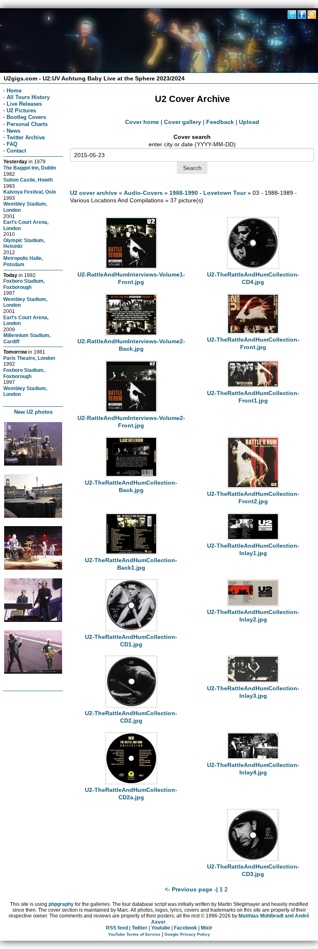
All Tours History (28, 97)
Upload (249, 122)
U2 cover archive (93, 192)
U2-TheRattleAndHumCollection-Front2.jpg (253, 497)
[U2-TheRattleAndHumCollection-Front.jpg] (253, 332)
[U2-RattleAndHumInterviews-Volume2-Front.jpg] (131, 410)
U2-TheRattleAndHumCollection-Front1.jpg (253, 397)
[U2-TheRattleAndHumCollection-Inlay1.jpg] (253, 538)
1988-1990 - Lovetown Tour (207, 192)
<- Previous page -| (192, 889)
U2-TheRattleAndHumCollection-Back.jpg (131, 486)
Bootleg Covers (26, 117)
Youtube (160, 927)
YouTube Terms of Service (134, 934)
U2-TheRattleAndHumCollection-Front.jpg (253, 343)
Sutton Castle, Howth (28, 179)
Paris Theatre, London (29, 358)
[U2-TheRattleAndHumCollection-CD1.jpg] (131, 629)
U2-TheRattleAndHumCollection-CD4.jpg (253, 278)
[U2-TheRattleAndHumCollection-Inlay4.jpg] (253, 757)
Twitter (139, 927)
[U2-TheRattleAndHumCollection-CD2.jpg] (131, 705)
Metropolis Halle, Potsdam (23, 261)
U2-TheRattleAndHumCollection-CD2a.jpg (131, 793)
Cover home (142, 122)
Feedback (220, 122)
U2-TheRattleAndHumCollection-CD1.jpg (131, 640)
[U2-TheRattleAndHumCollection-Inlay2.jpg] (253, 604)
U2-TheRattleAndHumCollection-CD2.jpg (131, 717)
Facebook (185, 927)
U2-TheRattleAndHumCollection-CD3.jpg (253, 870)
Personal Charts (27, 124)
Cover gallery (182, 122)
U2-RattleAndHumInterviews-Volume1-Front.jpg (131, 278)
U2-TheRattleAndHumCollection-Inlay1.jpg (253, 549)
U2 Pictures (21, 110)
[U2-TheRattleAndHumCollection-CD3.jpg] (253, 859)
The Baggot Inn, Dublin (29, 167)
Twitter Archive (26, 137)
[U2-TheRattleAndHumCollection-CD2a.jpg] (131, 782)
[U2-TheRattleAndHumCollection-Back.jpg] (131, 475)
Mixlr (206, 927)
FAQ (12, 144)
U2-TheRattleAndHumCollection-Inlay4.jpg (253, 769)
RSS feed (117, 927)
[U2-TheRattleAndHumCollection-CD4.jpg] (253, 267)
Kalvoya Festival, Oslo (29, 191)
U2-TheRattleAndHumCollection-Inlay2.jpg (253, 616)
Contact (16, 151)
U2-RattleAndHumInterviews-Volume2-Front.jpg (131, 422)
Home (14, 90)
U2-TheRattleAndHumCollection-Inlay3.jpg (253, 692)
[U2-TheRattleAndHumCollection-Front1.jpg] (253, 385)
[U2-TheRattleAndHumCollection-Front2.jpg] (253, 486)
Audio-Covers (143, 192)
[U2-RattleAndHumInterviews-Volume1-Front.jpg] (131, 267)
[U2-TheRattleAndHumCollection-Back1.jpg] (131, 552)
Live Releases (24, 104)
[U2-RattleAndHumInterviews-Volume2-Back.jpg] (131, 333)
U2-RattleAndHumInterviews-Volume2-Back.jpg (131, 345)
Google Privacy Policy (187, 934)
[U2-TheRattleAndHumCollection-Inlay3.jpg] (253, 680)
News (13, 131)
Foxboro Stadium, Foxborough (24, 284)
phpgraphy (61, 904)
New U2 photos (33, 412)
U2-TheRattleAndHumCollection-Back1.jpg (131, 564)
